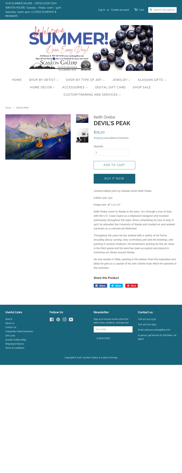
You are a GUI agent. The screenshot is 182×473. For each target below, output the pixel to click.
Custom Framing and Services (91, 94)
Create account (120, 9)
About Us (9, 323)
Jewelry (120, 80)
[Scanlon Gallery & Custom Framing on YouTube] (71, 320)
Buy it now (114, 178)
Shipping (98, 138)
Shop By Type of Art (84, 80)
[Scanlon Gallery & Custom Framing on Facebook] (52, 320)
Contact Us (10, 327)
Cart (141, 9)
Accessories (74, 87)
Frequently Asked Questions (19, 331)
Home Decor (41, 87)
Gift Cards (10, 335)
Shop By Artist (43, 80)
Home (17, 80)
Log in (101, 9)
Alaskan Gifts (151, 80)
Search (8, 319)
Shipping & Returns (14, 344)
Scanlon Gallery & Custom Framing (100, 357)
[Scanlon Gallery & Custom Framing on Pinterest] (58, 320)
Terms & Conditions (14, 348)
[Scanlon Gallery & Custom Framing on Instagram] (64, 320)
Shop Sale (142, 87)
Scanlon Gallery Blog (15, 340)
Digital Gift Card (110, 87)
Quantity (98, 146)
